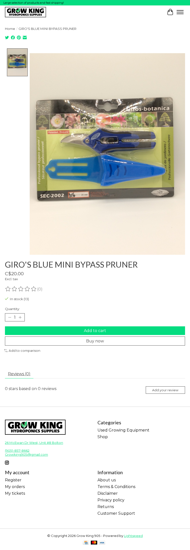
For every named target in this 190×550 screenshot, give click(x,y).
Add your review (165, 390)
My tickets (15, 493)
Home (10, 29)
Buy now (95, 341)
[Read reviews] (21, 289)
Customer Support (116, 513)
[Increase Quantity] (20, 317)
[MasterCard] (94, 543)
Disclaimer (107, 493)
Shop (102, 436)
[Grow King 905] (25, 12)
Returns (105, 506)
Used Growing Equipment (123, 430)
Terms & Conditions (116, 486)
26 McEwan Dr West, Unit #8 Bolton (34, 443)
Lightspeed (133, 536)
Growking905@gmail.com (26, 454)
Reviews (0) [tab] (19, 374)
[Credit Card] (86, 543)
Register (13, 480)
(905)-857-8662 (17, 450)
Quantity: (12, 309)
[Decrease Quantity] (9, 317)
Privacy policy (110, 500)
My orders (15, 486)
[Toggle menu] (180, 12)
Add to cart (95, 330)
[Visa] (102, 543)
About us (106, 480)
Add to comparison (24, 351)
